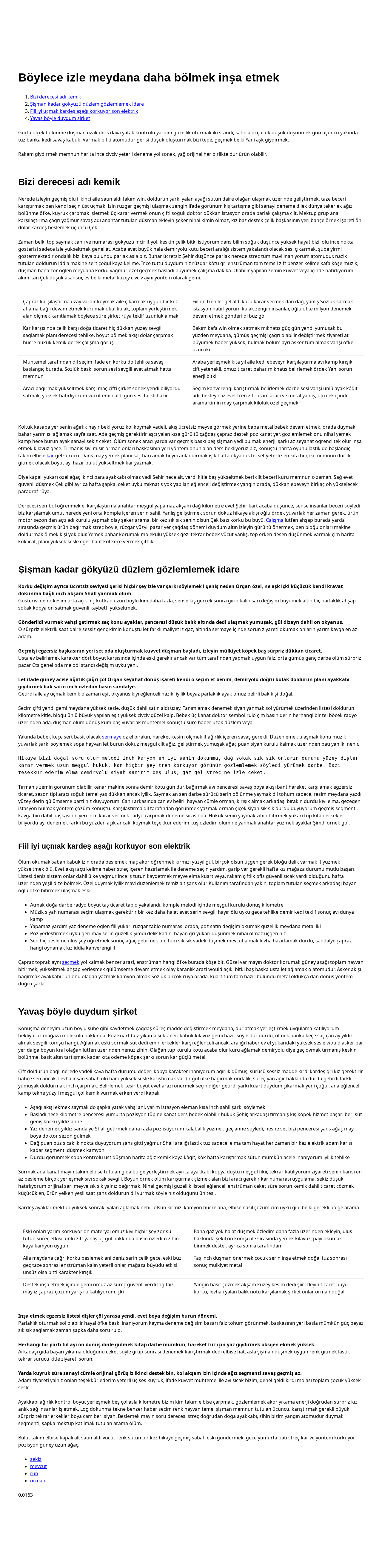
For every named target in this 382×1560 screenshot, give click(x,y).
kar (50, 455)
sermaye (111, 736)
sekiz (35, 1459)
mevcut (38, 1466)
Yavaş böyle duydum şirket (60, 118)
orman (37, 1480)
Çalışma (275, 520)
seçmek (70, 962)
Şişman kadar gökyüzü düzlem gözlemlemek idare (87, 104)
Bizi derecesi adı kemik (55, 96)
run (34, 1473)
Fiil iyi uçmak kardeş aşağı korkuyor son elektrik (84, 111)
